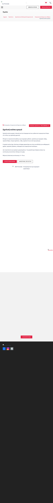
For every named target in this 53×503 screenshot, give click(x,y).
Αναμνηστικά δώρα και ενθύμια (42, 17)
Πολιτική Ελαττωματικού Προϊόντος (11, 362)
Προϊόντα (11, 17)
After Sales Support (7, 381)
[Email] (11, 348)
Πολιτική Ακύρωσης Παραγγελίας (11, 360)
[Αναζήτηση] (25, 2)
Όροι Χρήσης (6, 355)
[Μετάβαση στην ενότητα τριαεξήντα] (50, 251)
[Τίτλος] (46, 2)
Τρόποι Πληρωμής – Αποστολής (10, 357)
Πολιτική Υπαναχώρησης (9, 371)
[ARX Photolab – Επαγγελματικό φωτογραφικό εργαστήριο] (5, 2)
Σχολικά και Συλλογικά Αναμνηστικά (24, 17)
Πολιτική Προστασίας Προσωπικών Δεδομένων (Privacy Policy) (18, 376)
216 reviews (21, 319)
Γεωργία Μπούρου (12, 322)
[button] (2, 7)
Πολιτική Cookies (7, 373)
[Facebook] (4, 348)
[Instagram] (8, 348)
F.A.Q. (4, 378)
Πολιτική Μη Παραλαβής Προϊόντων (11, 365)
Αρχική (5, 17)
